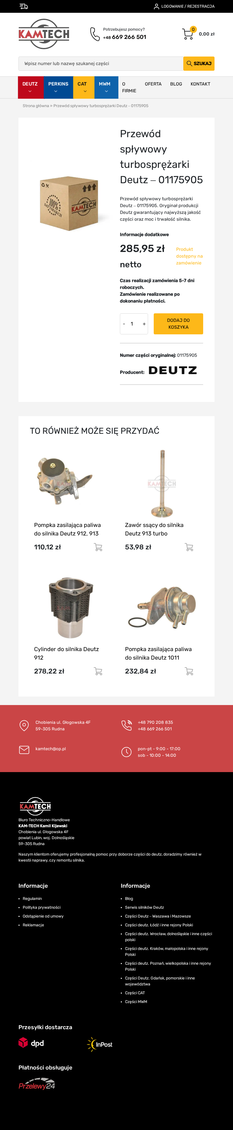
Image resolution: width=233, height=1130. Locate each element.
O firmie (129, 87)
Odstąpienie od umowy (43, 916)
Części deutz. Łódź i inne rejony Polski (159, 925)
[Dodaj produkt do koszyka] (97, 547)
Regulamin (32, 898)
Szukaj (202, 63)
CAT (82, 84)
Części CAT (135, 993)
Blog (176, 84)
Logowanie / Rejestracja (188, 6)
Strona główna (36, 105)
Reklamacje (33, 925)
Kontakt (200, 84)
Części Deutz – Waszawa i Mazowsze (158, 916)
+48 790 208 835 (155, 722)
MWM (105, 84)
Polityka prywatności (42, 907)
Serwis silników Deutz (144, 907)
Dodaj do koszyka (178, 324)
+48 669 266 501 (155, 728)
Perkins (58, 84)
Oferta (153, 84)
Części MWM (136, 1001)
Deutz (30, 84)
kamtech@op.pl (51, 748)
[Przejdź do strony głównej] (44, 34)
